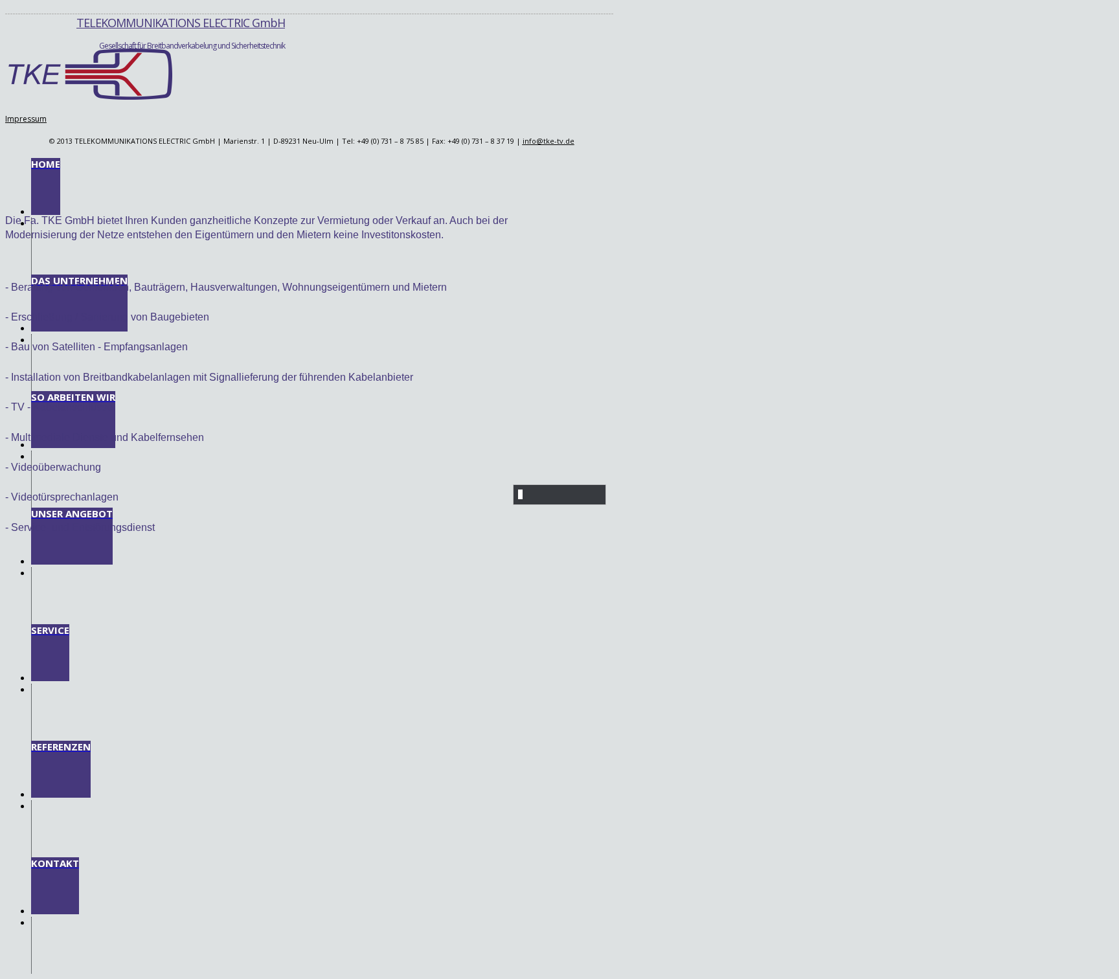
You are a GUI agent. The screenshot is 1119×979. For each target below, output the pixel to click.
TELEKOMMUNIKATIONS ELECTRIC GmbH (180, 22)
